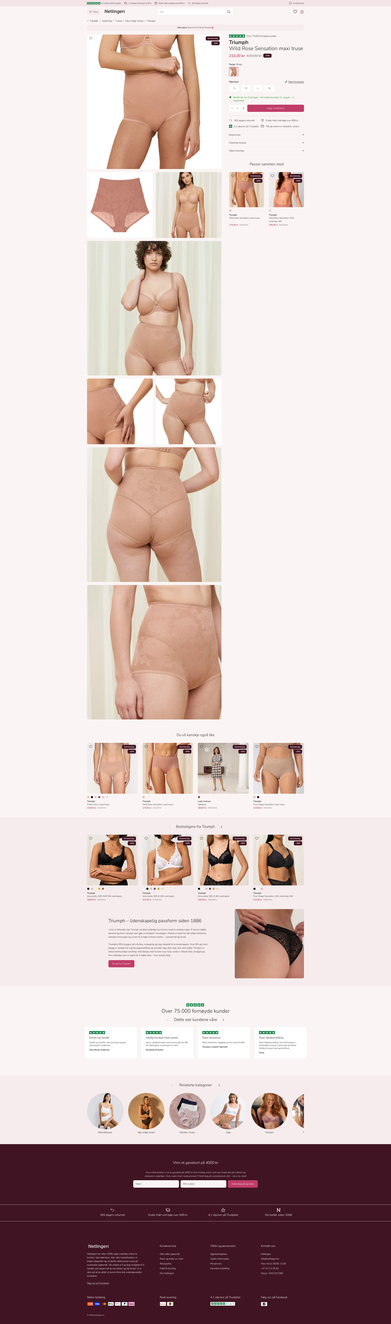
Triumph (151, 21)
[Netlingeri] (114, 11)
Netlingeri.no (99, 1315)
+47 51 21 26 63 (270, 1268)
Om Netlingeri (167, 1273)
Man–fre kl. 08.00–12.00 (273, 1263)
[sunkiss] (233, 71)
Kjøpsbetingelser (218, 1254)
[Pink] (95, 797)
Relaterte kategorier (195, 1085)
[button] (195, 11)
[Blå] (99, 797)
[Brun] (103, 889)
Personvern (216, 1263)
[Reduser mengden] (232, 108)
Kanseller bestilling (219, 1268)
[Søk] (229, 12)
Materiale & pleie (237, 142)
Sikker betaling (236, 150)
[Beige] (230, 210)
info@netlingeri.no (270, 1258)
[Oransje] (99, 889)
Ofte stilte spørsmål (170, 1254)
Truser (118, 21)
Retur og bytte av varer (171, 1258)
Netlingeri (266, 1254)
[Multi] (199, 797)
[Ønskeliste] (295, 11)
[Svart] (92, 797)
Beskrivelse (235, 134)
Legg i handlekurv (276, 108)
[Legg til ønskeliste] (90, 38)
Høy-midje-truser (134, 21)
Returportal (165, 1263)
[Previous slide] (167, 1020)
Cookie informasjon (219, 1258)
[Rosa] (270, 210)
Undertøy (107, 21)
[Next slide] (223, 1020)
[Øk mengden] (244, 108)
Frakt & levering (168, 1268)
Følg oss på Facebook (98, 1283)
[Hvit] (262, 797)
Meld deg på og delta (243, 1183)
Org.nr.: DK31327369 (272, 1273)
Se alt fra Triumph (121, 963)
